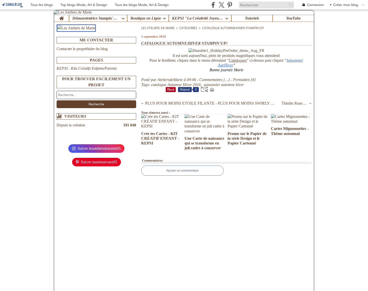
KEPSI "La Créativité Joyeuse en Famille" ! (197, 18)
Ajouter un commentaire (182, 170)
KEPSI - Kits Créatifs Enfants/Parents (87, 68)
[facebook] (213, 5)
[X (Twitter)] (221, 5)
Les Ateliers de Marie (157, 28)
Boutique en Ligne (145, 18)
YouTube (293, 18)
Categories (188, 28)
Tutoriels (252, 18)
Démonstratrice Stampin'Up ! (96, 18)
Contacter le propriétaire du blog (82, 49)
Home (61, 17)
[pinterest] (230, 5)
